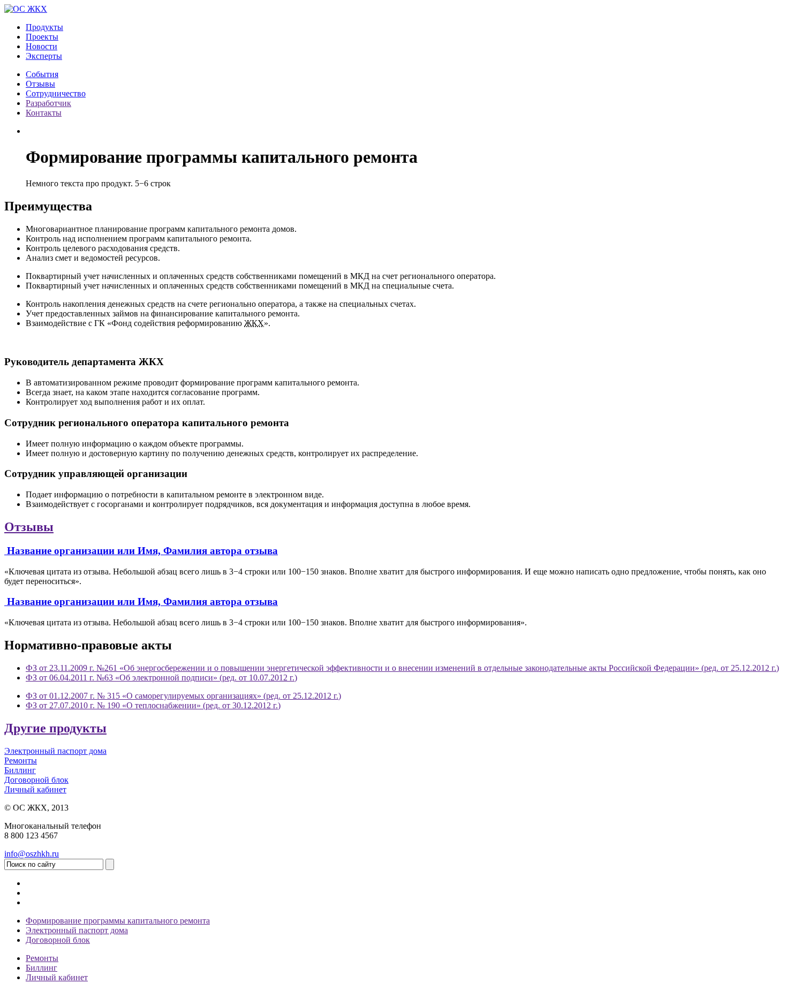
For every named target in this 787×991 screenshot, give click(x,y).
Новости (41, 46)
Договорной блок (58, 939)
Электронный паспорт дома (77, 930)
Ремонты (42, 958)
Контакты (44, 112)
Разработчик (48, 103)
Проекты (42, 36)
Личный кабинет (57, 977)
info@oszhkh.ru (31, 853)
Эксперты (44, 55)
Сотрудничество (56, 93)
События (42, 74)
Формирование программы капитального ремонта (118, 920)
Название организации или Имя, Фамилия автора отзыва (142, 550)
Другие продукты (55, 728)
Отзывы (40, 83)
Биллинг (41, 967)
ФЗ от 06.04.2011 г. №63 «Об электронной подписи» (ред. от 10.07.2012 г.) (161, 677)
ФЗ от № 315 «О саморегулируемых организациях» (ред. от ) (183, 695)
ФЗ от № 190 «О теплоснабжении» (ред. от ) (153, 705)
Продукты (44, 27)
